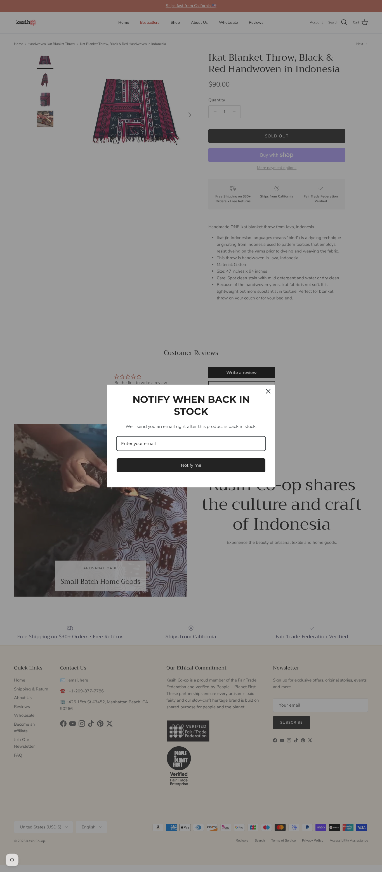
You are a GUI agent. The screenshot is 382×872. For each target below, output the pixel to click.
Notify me (191, 465)
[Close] (268, 391)
